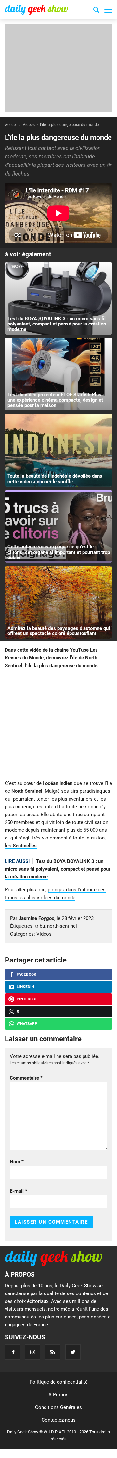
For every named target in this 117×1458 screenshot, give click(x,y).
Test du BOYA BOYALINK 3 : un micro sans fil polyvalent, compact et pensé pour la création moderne (56, 324)
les (21, 846)
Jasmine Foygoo (36, 918)
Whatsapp (27, 1024)
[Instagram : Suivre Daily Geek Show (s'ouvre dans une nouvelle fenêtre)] (32, 1352)
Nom (17, 1162)
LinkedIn (25, 987)
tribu (40, 926)
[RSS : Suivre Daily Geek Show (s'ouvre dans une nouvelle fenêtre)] (52, 1352)
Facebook (26, 974)
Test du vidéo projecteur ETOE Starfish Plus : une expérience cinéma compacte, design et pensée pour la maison (55, 400)
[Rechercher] (96, 11)
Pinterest (27, 999)
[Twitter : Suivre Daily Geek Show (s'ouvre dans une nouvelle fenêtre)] (73, 1352)
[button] (108, 9)
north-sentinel (62, 926)
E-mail (18, 1191)
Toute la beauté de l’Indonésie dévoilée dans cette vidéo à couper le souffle (54, 478)
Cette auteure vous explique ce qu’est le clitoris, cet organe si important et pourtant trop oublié (58, 552)
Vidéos (44, 934)
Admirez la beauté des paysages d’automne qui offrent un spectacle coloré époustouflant (58, 631)
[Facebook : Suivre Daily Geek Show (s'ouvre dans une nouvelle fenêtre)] (12, 1352)
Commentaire (26, 1078)
